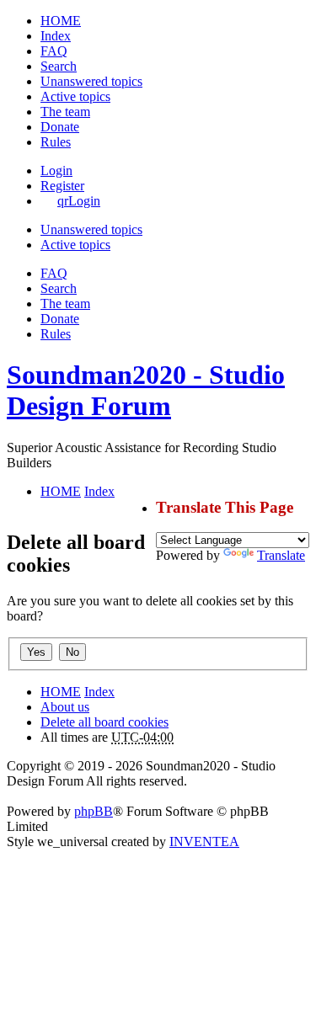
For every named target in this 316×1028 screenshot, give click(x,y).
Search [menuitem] (58, 66)
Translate (281, 555)
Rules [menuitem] (55, 142)
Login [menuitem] (56, 170)
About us (64, 707)
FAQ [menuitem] (53, 51)
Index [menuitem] (55, 36)
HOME (60, 691)
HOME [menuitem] (60, 20)
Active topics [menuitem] (75, 96)
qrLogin (78, 201)
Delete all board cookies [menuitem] (104, 722)
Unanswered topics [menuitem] (91, 81)
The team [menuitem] (65, 111)
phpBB (93, 811)
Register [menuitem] (62, 185)
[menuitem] (59, 127)
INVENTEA (204, 841)
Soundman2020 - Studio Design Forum (146, 390)
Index (99, 691)
